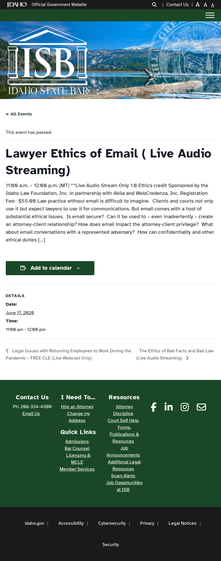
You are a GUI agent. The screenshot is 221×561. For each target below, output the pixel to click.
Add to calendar (51, 268)
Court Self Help (123, 420)
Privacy (147, 523)
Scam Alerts (123, 476)
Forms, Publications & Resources (124, 434)
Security (110, 544)
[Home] (18, 4)
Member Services (77, 469)
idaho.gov (34, 523)
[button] (157, 4)
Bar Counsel (77, 448)
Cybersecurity (112, 523)
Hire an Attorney (77, 407)
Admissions (77, 441)
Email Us (31, 414)
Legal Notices (183, 523)
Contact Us (177, 4)
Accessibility (71, 523)
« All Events (19, 114)
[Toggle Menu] (210, 15)
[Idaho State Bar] (47, 60)
